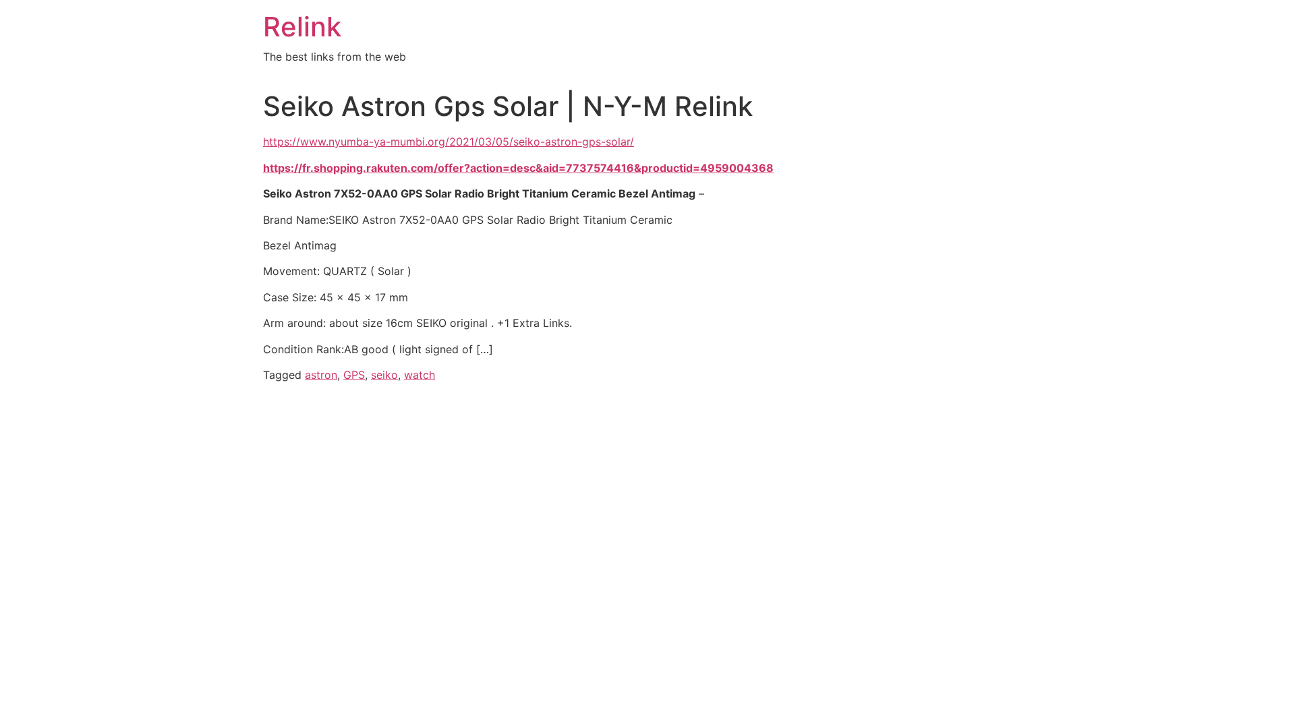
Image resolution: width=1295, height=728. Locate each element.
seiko (384, 375)
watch (419, 375)
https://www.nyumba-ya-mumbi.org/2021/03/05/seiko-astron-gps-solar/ (448, 141)
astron (321, 375)
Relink (302, 26)
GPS (354, 375)
